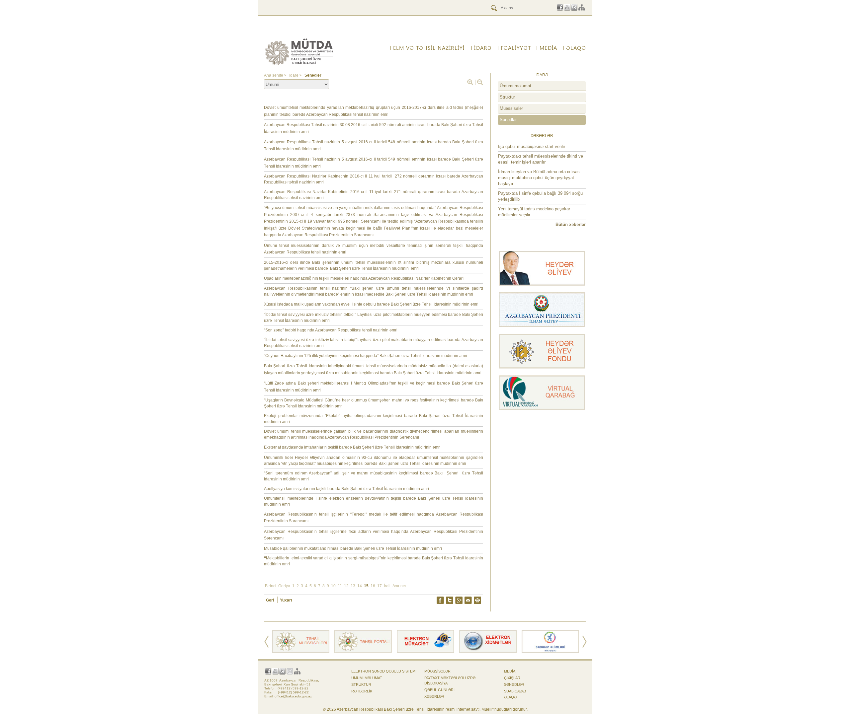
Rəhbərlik (361, 691)
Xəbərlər (434, 696)
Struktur (507, 97)
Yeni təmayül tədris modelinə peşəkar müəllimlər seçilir (534, 211)
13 (353, 586)
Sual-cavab (515, 691)
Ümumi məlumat (515, 85)
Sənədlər (508, 119)
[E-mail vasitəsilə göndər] (468, 600)
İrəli (387, 586)
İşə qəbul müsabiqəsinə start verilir (531, 146)
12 (346, 586)
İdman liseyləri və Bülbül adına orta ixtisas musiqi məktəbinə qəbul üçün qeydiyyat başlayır (539, 177)
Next (584, 641)
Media (509, 671)
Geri (270, 600)
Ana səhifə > (276, 75)
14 (359, 586)
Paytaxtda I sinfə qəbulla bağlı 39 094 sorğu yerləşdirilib (540, 196)
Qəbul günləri (439, 690)
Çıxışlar (512, 678)
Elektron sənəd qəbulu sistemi (383, 671)
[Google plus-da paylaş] (459, 600)
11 (340, 586)
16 (373, 586)
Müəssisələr (511, 108)
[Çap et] (477, 600)
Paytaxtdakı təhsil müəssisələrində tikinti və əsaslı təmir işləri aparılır (540, 159)
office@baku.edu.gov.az (293, 696)
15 (366, 586)
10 (333, 586)
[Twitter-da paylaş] (449, 600)
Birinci (270, 586)
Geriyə (284, 586)
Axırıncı (399, 586)
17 (379, 586)
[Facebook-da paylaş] (440, 600)
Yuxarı (286, 600)
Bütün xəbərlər (570, 224)
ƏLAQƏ (510, 697)
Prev (266, 641)
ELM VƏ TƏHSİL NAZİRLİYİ (429, 48)
